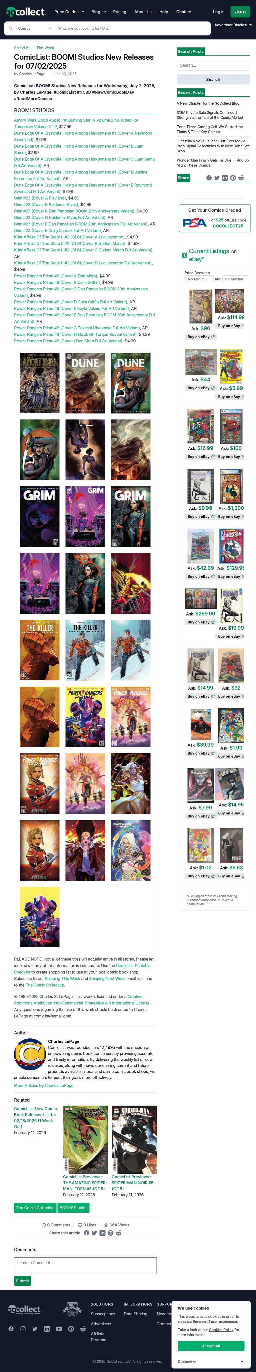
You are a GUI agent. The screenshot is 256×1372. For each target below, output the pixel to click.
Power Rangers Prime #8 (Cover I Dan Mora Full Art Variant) (68, 340)
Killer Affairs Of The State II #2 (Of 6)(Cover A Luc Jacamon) (69, 236)
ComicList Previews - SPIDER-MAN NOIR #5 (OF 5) (133, 1182)
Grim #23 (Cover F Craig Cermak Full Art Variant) (57, 230)
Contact (183, 11)
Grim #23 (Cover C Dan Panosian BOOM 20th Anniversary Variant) (74, 210)
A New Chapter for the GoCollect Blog (208, 103)
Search (213, 79)
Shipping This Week (62, 978)
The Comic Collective (45, 984)
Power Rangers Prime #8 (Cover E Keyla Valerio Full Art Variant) (71, 308)
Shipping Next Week (107, 978)
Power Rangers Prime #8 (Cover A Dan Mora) (55, 275)
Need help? (167, 1313)
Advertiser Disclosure (233, 25)
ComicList (22, 48)
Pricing (119, 11)
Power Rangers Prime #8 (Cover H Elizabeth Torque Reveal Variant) (75, 334)
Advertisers (101, 1323)
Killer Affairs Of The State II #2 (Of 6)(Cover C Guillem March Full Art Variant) (83, 249)
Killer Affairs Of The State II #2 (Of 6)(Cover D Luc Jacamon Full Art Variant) (83, 262)
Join (240, 12)
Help (164, 11)
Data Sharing (135, 1313)
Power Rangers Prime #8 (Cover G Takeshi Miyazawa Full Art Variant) (77, 327)
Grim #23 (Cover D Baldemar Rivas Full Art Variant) (60, 217)
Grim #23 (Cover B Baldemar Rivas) (46, 204)
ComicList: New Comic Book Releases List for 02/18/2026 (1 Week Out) (35, 1117)
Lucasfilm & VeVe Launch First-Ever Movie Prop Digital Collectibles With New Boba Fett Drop (213, 146)
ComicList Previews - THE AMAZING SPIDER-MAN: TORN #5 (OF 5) (85, 1182)
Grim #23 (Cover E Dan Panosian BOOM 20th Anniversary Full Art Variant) (81, 223)
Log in (218, 11)
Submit (22, 1280)
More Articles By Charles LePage (44, 1085)
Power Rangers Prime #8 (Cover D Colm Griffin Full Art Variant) (70, 301)
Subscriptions (103, 1313)
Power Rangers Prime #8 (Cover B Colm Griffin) (57, 282)
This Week (45, 48)
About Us (143, 11)
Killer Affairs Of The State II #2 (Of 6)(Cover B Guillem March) (70, 243)
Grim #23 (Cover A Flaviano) (40, 198)
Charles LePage (32, 74)
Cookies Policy (221, 1330)
